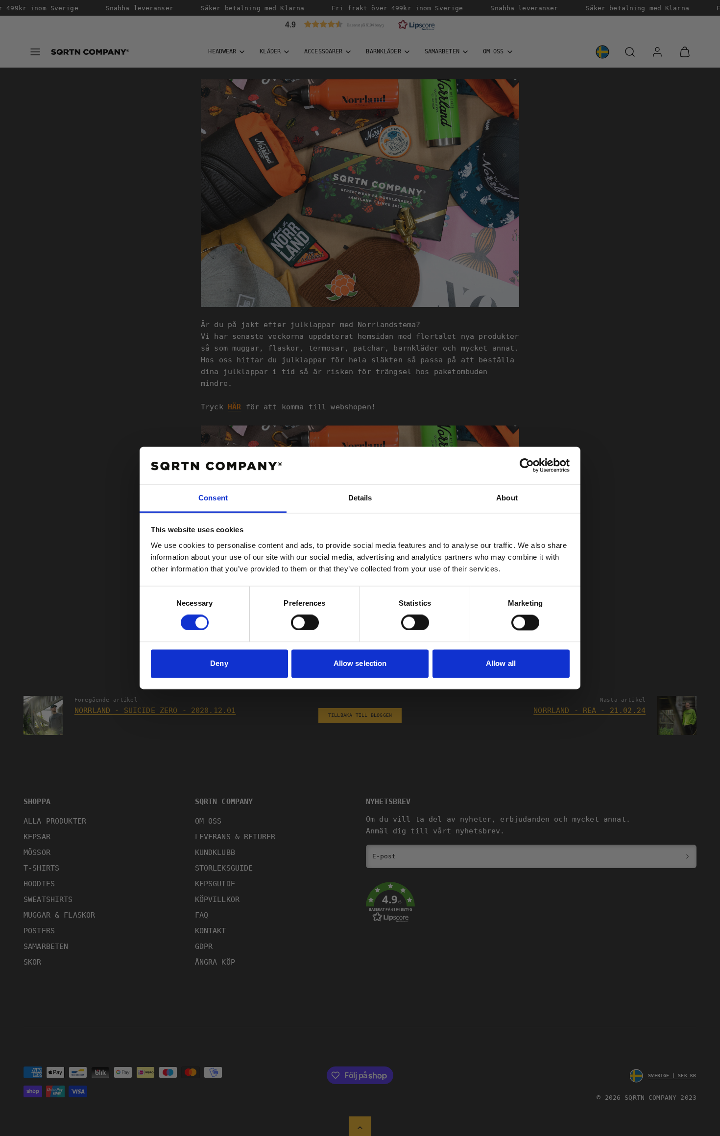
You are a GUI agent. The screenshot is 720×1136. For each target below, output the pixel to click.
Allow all (501, 663)
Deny (219, 663)
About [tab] (507, 498)
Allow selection (360, 663)
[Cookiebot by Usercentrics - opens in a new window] (527, 465)
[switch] (305, 623)
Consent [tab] (213, 498)
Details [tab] (360, 498)
